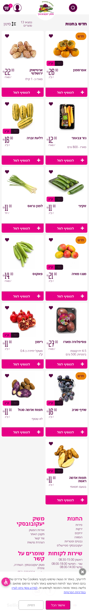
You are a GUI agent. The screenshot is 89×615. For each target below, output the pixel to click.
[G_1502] (66, 184)
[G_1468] (23, 48)
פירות (79, 525)
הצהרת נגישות (35, 542)
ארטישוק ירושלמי (36, 72)
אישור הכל (58, 605)
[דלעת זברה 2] (23, 116)
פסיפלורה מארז (74, 342)
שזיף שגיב (79, 410)
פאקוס (37, 274)
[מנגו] (66, 252)
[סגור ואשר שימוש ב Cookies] (82, 572)
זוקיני (82, 206)
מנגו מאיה (79, 274)
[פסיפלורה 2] (66, 320)
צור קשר (39, 538)
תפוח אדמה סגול (30, 410)
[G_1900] (66, 48)
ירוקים (78, 533)
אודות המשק (36, 530)
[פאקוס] (23, 252)
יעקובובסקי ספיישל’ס (69, 545)
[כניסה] (17, 8)
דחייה (31, 605)
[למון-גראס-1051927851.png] (23, 184)
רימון (39, 342)
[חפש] (73, 8)
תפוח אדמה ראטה (77, 479)
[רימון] (23, 320)
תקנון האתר (37, 534)
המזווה (78, 537)
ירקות (79, 529)
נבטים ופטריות (73, 541)
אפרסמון (79, 70)
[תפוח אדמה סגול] (23, 388)
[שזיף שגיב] (66, 388)
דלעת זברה (35, 138)
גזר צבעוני (79, 138)
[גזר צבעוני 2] (66, 116)
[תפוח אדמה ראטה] (66, 456)
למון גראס (35, 206)
